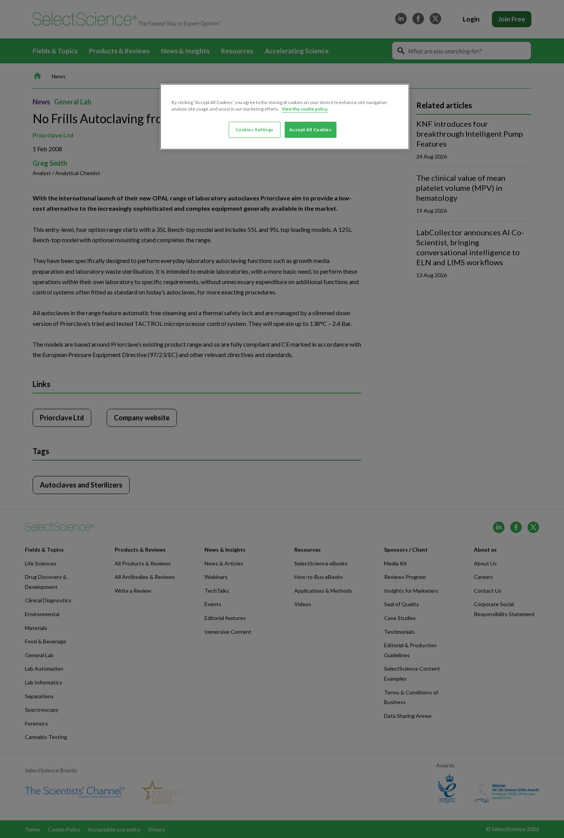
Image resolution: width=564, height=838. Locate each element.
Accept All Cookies (310, 129)
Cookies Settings (255, 129)
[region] (284, 117)
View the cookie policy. (305, 108)
